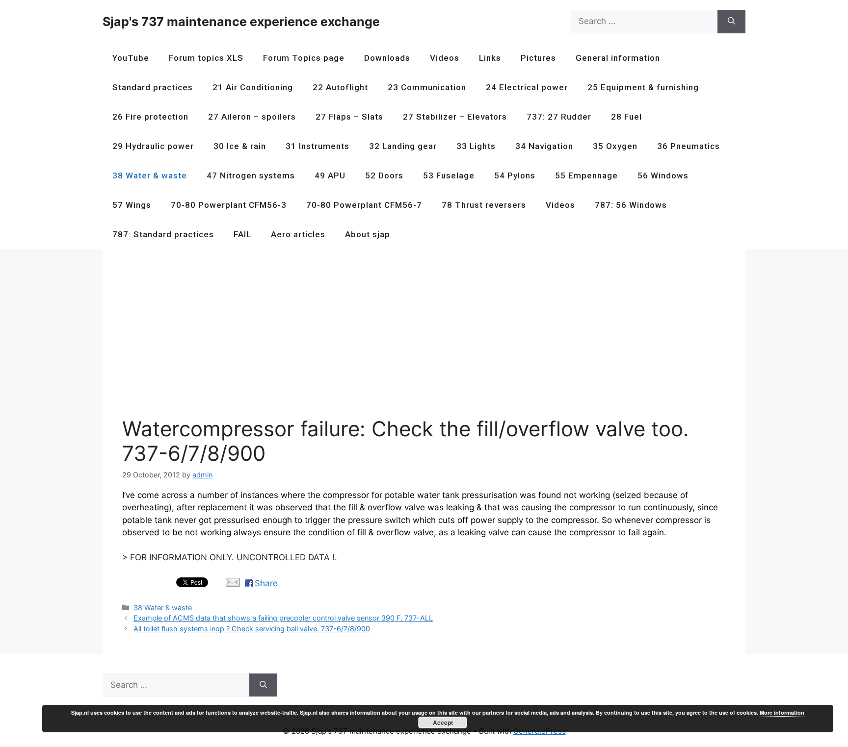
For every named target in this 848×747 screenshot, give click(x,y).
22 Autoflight (340, 87)
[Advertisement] (416, 337)
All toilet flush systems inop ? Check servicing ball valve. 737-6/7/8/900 (251, 628)
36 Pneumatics (688, 146)
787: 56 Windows (631, 205)
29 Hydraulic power (153, 146)
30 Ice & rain (239, 146)
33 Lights (476, 146)
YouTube (130, 58)
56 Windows (663, 175)
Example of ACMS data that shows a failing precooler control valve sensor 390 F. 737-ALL (283, 618)
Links (490, 58)
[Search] (731, 21)
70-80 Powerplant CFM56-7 (364, 205)
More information (782, 712)
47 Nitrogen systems (251, 175)
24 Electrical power (527, 87)
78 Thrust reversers (484, 205)
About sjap (367, 234)
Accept (443, 722)
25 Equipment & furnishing (643, 87)
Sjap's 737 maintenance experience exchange (241, 21)
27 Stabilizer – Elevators (455, 117)
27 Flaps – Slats (349, 117)
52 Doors (384, 175)
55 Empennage (586, 175)
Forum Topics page (303, 58)
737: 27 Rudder (559, 117)
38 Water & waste (149, 175)
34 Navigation (544, 146)
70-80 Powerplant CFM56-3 (229, 205)
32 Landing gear (403, 146)
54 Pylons (514, 175)
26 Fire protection (150, 117)
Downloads (387, 58)
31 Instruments (317, 146)
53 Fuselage (449, 175)
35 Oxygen (615, 146)
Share (266, 583)
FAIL (242, 234)
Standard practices (152, 87)
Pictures (538, 58)
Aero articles (298, 234)
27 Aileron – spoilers (252, 117)
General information (618, 58)
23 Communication (427, 87)
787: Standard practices (163, 234)
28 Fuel (626, 117)
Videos (444, 58)
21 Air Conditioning (252, 87)
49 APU (330, 175)
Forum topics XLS (206, 58)
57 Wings (131, 205)
